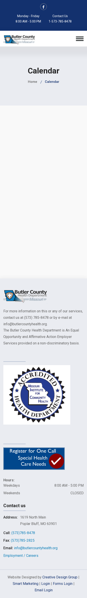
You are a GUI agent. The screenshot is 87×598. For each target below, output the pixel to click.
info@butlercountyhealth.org (36, 548)
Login (45, 584)
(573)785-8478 (23, 533)
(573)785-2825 (23, 540)
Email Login (44, 590)
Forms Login (62, 584)
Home (32, 82)
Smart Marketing (25, 584)
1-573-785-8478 (60, 21)
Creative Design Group (59, 577)
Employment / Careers (20, 555)
